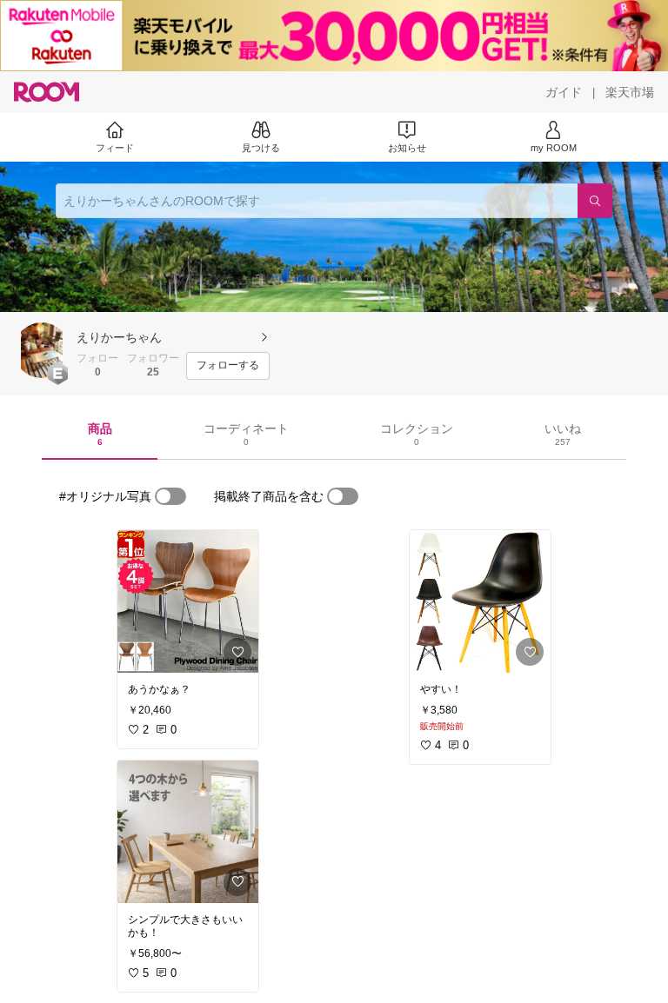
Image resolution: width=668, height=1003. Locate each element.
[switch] (170, 496)
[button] (42, 350)
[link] (187, 601)
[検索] (595, 200)
